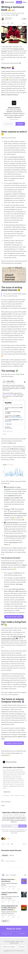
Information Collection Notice (17, 831)
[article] (14, 884)
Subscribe (19, 2)
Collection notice (14, 943)
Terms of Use (21, 829)
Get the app (22, 946)
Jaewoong (19, 515)
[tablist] (8, 855)
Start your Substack (10, 946)
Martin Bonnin (13, 542)
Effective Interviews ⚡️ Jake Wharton (8, 880)
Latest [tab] (7, 875)
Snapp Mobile (10, 487)
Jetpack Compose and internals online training (13, 638)
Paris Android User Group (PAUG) (16, 536)
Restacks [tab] (11, 855)
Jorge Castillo (8, 18)
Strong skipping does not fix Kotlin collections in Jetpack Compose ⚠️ (9, 907)
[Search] (25, 875)
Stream (8, 509)
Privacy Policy (14, 832)
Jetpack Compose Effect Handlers (9, 893)
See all (4, 921)
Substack (6, 950)
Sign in (24, 2)
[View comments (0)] (8, 23)
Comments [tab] (5, 855)
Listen (24, 19)
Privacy (17, 941)
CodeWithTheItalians (12, 523)
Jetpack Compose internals (9, 563)
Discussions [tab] (13, 875)
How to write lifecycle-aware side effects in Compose (10, 897)
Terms (21, 941)
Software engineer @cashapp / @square (9, 884)
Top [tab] (3, 875)
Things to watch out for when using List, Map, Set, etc (9, 912)
